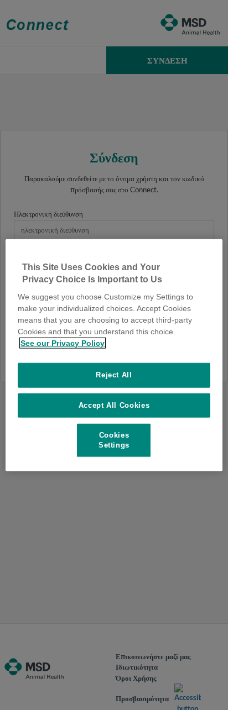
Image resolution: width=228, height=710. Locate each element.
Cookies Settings (114, 439)
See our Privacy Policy (62, 343)
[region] (114, 355)
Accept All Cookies (114, 405)
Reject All (114, 375)
